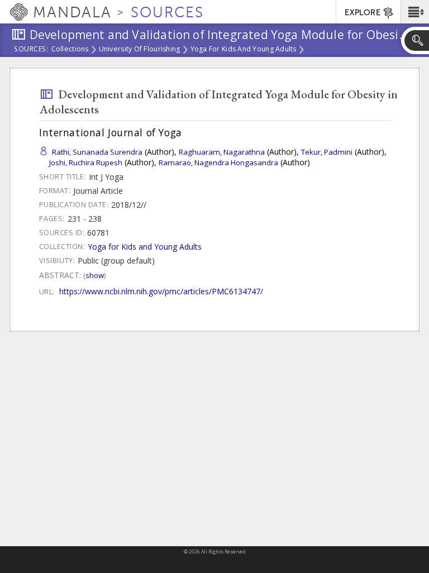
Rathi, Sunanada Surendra (97, 152)
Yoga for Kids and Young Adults (243, 50)
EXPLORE (362, 12)
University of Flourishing (139, 50)
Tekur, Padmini (326, 152)
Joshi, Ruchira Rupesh (85, 162)
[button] (415, 11)
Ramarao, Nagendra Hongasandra (218, 162)
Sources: (31, 50)
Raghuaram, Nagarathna (222, 152)
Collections (70, 50)
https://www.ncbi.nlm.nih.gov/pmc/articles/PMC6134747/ (161, 291)
